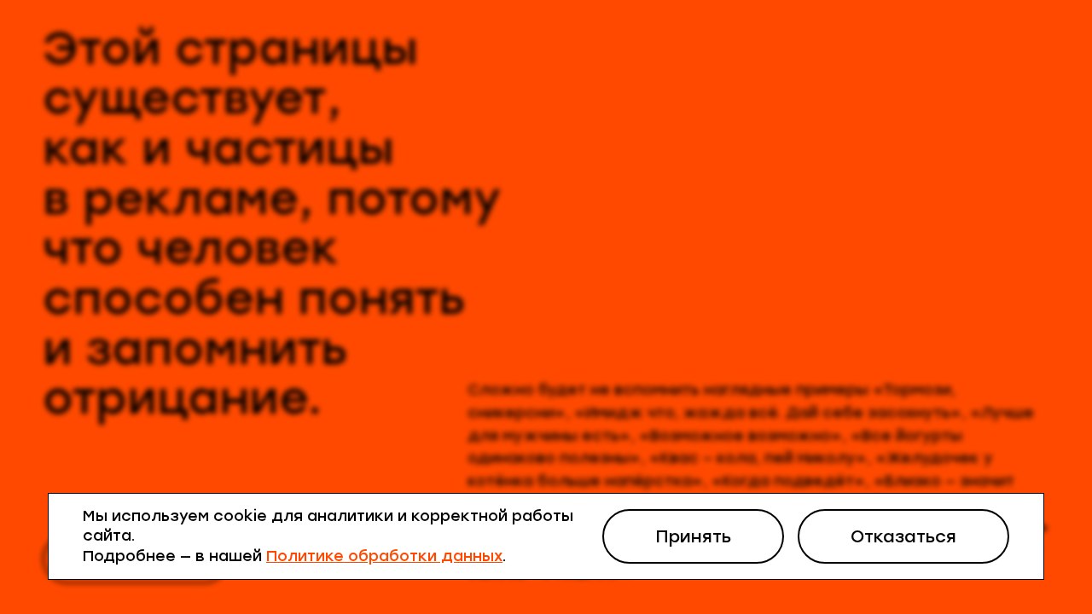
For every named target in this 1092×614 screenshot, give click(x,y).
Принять (693, 536)
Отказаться (903, 536)
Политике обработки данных (384, 556)
